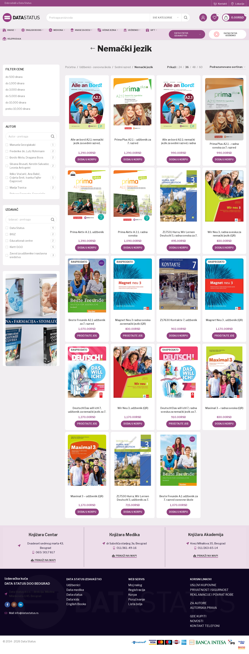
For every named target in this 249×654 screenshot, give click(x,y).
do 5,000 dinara (15, 96)
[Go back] (92, 48)
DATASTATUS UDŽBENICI (230, 34)
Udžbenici (73, 585)
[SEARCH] (186, 17)
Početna (70, 67)
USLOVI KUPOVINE (203, 585)
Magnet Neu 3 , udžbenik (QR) (224, 320)
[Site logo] (21, 17)
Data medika (75, 590)
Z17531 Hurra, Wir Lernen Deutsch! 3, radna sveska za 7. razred (178, 235)
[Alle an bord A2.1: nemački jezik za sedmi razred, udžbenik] (87, 103)
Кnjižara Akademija (205, 535)
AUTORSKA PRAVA (203, 608)
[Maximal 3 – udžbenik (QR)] (87, 460)
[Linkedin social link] (20, 604)
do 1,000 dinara (15, 83)
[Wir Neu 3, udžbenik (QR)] (133, 372)
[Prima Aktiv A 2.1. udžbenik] (87, 196)
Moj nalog (135, 585)
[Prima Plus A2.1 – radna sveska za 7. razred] (224, 109)
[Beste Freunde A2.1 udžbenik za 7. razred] (87, 285)
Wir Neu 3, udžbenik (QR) (132, 408)
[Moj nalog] (203, 17)
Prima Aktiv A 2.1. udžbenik (87, 232)
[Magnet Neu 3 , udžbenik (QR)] (224, 284)
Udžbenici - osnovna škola (95, 67)
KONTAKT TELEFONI (205, 626)
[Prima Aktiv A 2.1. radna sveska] (133, 196)
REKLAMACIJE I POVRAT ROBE (212, 594)
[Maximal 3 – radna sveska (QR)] (224, 372)
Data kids (72, 599)
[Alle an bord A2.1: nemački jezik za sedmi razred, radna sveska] (178, 103)
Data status (74, 594)
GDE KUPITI (198, 616)
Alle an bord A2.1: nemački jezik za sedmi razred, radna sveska (178, 143)
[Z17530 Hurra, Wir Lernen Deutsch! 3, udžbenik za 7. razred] (133, 460)
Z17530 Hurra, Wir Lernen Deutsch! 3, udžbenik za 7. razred (132, 500)
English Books (76, 604)
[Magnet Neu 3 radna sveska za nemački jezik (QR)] (133, 284)
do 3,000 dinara (15, 89)
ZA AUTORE (198, 603)
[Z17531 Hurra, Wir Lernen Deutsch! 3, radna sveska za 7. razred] (178, 196)
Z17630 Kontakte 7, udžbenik (178, 320)
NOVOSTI (196, 621)
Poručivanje (136, 599)
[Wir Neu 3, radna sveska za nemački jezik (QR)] (224, 196)
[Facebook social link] (7, 604)
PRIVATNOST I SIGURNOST (209, 590)
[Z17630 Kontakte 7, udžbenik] (178, 284)
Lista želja (135, 604)
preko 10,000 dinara (18, 108)
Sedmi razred (123, 67)
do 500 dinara (14, 76)
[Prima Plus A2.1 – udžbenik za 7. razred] (133, 104)
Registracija (136, 590)
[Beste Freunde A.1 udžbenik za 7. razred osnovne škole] (178, 460)
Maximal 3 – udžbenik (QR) (87, 496)
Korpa (132, 594)
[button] (10, 320)
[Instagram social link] (14, 604)
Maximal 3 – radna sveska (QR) (224, 408)
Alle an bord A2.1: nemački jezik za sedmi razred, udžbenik (87, 143)
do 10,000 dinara (16, 102)
